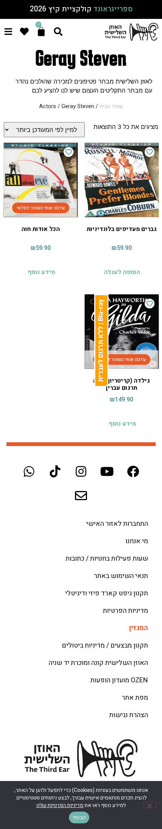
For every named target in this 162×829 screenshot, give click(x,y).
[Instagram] (81, 471)
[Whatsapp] (29, 471)
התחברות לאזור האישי (117, 524)
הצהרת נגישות (128, 715)
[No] (150, 804)
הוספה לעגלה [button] (122, 272)
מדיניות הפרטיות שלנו (59, 805)
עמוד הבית (111, 106)
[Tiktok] (55, 471)
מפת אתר (135, 698)
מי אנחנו (136, 541)
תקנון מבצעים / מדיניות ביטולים (105, 645)
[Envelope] (81, 495)
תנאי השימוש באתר (121, 576)
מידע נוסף (41, 272)
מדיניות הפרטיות (125, 611)
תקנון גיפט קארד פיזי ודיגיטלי (106, 593)
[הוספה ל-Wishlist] (149, 152)
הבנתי (79, 817)
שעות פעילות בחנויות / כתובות (107, 558)
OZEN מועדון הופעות (119, 680)
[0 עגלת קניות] (41, 31)
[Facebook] (133, 471)
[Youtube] (107, 471)
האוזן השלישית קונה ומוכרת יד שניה (98, 663)
